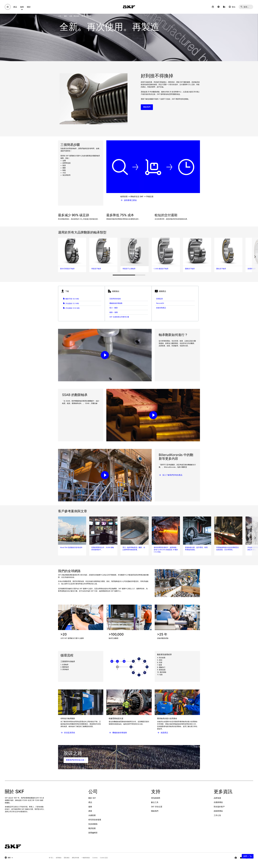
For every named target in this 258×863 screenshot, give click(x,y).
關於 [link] (29, 7)
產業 (90, 811)
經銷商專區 (218, 811)
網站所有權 (75, 857)
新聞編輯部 (92, 833)
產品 (90, 802)
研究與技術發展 (94, 820)
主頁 (59, 16)
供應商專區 (218, 802)
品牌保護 (217, 798)
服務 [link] (22, 7)
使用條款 (58, 857)
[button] (213, 7)
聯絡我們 (154, 811)
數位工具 (154, 802)
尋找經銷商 (155, 798)
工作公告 (217, 815)
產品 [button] (15, 7)
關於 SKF (92, 798)
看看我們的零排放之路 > (76, 760)
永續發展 (92, 815)
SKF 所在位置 (156, 807)
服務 (90, 807)
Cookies (95, 857)
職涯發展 (92, 828)
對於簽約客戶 (219, 807)
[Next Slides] (255, 257)
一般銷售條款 (85, 857)
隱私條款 (67, 857)
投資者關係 (92, 824)
